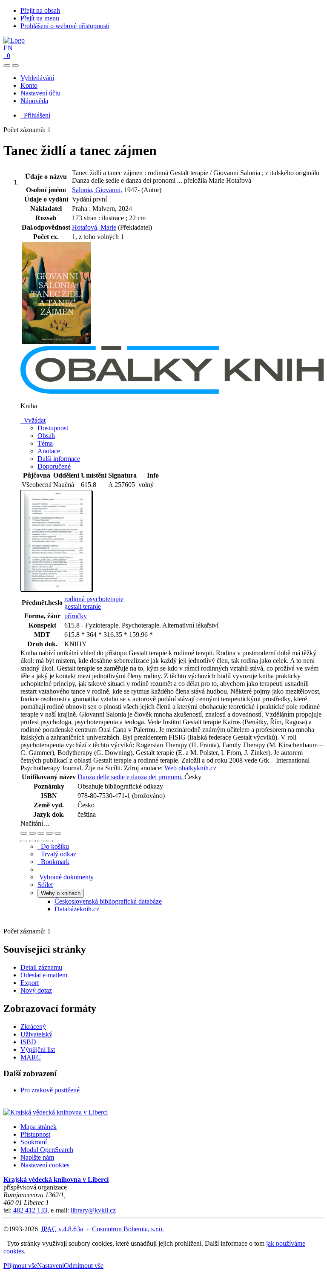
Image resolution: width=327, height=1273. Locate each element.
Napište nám (37, 1157)
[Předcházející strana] (40, 841)
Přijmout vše (20, 1265)
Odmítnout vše (83, 1265)
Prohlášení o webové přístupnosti (64, 25)
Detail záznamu (41, 967)
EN (8, 48)
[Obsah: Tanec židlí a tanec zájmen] (56, 589)
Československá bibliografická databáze (108, 901)
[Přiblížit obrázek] (23, 833)
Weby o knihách (60, 893)
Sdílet (45, 884)
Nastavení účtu (40, 93)
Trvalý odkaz (56, 854)
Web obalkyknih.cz (190, 768)
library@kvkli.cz (93, 1210)
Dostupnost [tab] (52, 428)
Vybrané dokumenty (65, 877)
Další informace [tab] (58, 458)
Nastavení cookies (44, 1165)
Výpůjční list (37, 1049)
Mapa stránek (38, 1126)
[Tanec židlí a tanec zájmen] (56, 342)
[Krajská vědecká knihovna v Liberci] (55, 1112)
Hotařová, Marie (94, 227)
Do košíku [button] (53, 846)
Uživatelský (36, 1034)
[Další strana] (49, 841)
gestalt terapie (82, 606)
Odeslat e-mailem (43, 975)
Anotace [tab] (48, 451)
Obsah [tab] (46, 435)
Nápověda (34, 100)
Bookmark (53, 861)
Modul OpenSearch (46, 1149)
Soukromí (33, 1142)
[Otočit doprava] (32, 841)
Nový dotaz (36, 990)
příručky (75, 615)
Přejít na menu (39, 18)
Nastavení (50, 1265)
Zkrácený (33, 1026)
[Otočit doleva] (23, 841)
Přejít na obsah (40, 10)
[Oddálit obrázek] (32, 833)
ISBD (28, 1041)
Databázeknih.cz (76, 909)
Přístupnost (35, 1134)
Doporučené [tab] (54, 466)
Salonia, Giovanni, (97, 189)
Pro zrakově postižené (50, 1090)
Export (29, 982)
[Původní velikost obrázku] (40, 833)
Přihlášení (35, 115)
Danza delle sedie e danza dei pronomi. (130, 777)
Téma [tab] (45, 443)
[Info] (57, 833)
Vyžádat (33, 420)
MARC (30, 1057)
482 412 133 (30, 1210)
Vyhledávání (37, 77)
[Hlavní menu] (15, 65)
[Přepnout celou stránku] (49, 833)
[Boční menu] (6, 65)
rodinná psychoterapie (93, 598)
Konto (28, 85)
